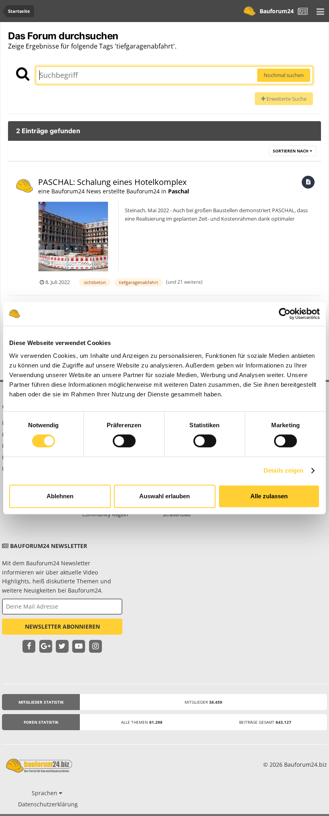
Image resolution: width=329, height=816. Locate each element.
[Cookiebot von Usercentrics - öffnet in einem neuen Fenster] (285, 314)
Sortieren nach (291, 151)
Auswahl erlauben (164, 496)
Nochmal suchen (284, 75)
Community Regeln (105, 514)
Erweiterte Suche (286, 98)
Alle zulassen (269, 496)
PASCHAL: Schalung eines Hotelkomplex (112, 182)
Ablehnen (60, 496)
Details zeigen (283, 470)
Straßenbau (176, 514)
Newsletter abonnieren (62, 626)
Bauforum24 (277, 11)
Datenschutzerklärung (48, 804)
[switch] (124, 440)
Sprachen (45, 793)
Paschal (178, 191)
